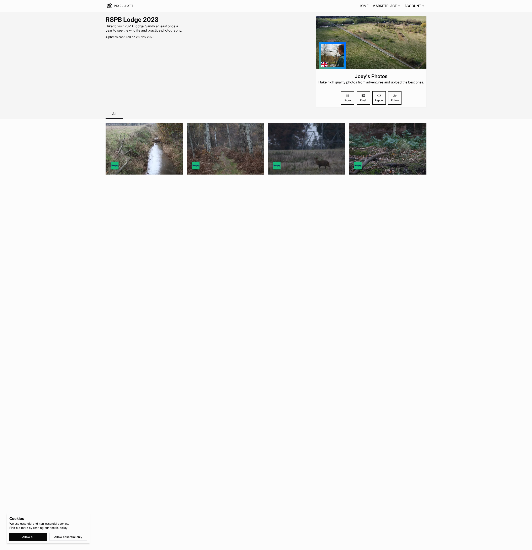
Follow (395, 100)
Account (412, 6)
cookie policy (59, 527)
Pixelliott (123, 5)
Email (363, 100)
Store (347, 100)
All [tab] (114, 114)
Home (364, 6)
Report (379, 100)
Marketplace (384, 6)
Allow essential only (68, 537)
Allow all (28, 537)
